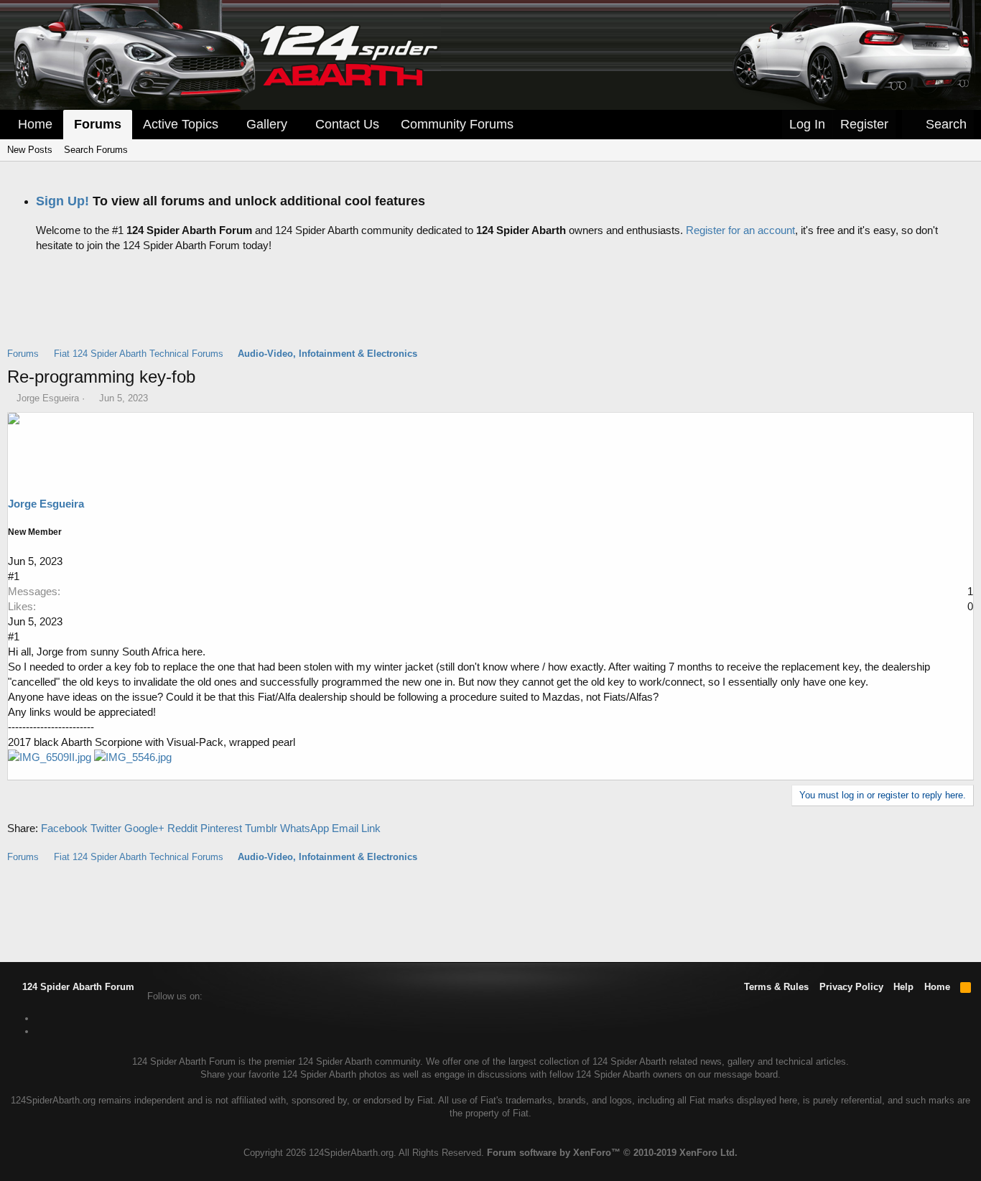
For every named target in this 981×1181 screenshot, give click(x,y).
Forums (97, 124)
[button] (228, 124)
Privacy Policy (851, 986)
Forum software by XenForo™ (612, 1152)
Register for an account (740, 230)
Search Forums (96, 149)
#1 (13, 576)
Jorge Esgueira (48, 398)
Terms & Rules (776, 986)
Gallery (266, 124)
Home (35, 124)
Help (903, 986)
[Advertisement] (490, 311)
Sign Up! (62, 201)
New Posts (29, 149)
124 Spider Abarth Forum (76, 986)
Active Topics (180, 124)
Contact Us (347, 124)
